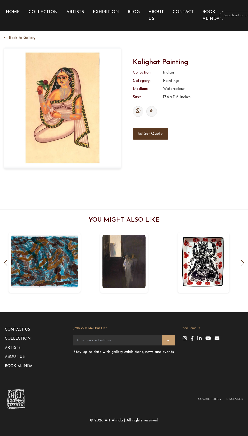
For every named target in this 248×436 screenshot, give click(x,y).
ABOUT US (156, 15)
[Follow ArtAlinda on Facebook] (192, 339)
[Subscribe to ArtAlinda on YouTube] (208, 339)
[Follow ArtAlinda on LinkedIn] (199, 339)
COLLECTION (43, 12)
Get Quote (152, 134)
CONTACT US (17, 330)
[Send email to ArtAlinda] (217, 339)
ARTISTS (75, 12)
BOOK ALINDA (211, 15)
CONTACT (183, 12)
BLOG (134, 12)
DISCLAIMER (234, 399)
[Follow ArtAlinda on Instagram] (185, 339)
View (44, 264)
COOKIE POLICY (210, 399)
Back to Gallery (22, 38)
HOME (13, 12)
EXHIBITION (106, 12)
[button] (242, 262)
